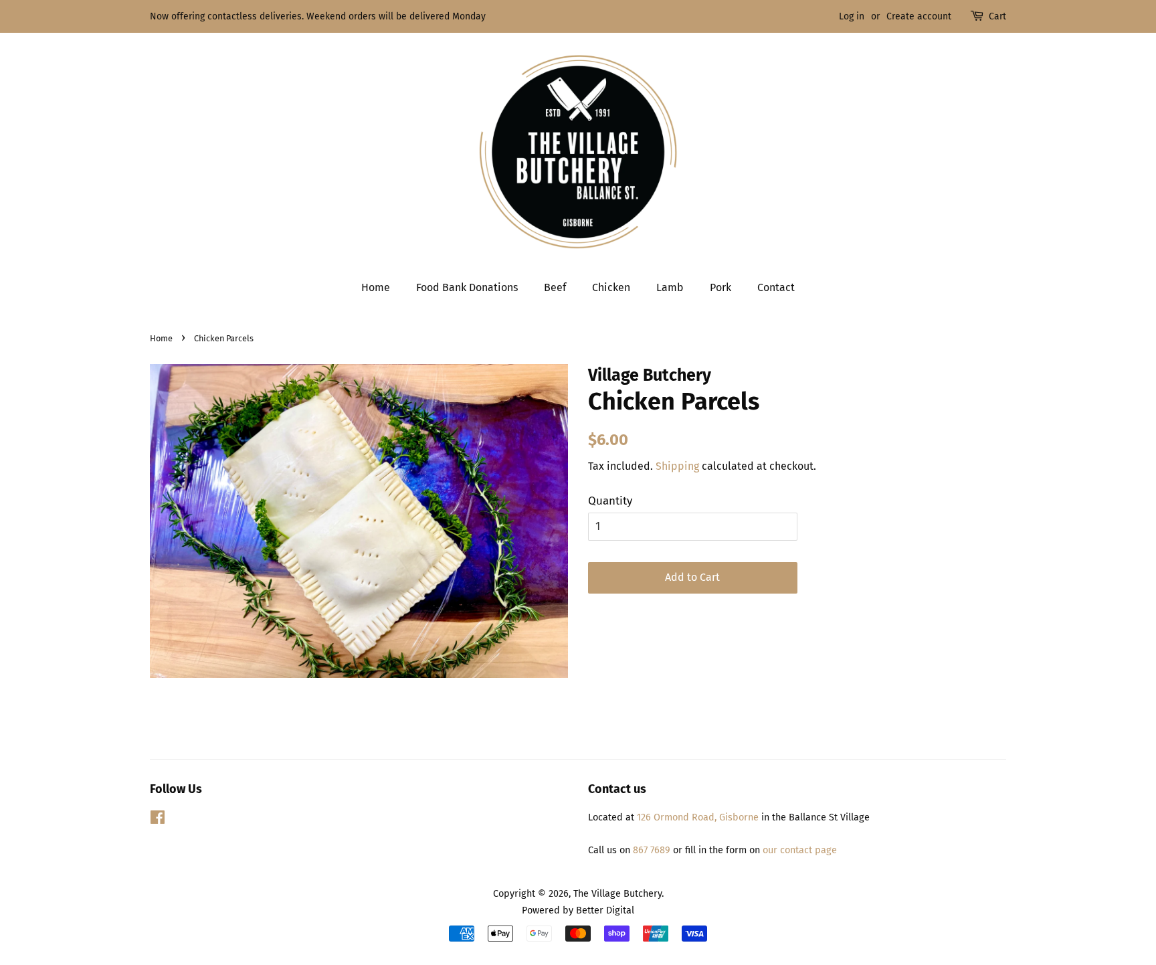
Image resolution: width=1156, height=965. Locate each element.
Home (375, 287)
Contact (776, 287)
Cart (997, 16)
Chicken (611, 287)
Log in (851, 16)
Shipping (677, 466)
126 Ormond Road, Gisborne (698, 817)
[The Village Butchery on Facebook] (157, 820)
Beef (555, 287)
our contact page (798, 850)
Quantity (610, 501)
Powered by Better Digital (578, 910)
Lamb (670, 287)
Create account (918, 16)
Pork (720, 287)
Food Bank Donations (467, 287)
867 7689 (651, 850)
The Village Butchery (617, 893)
